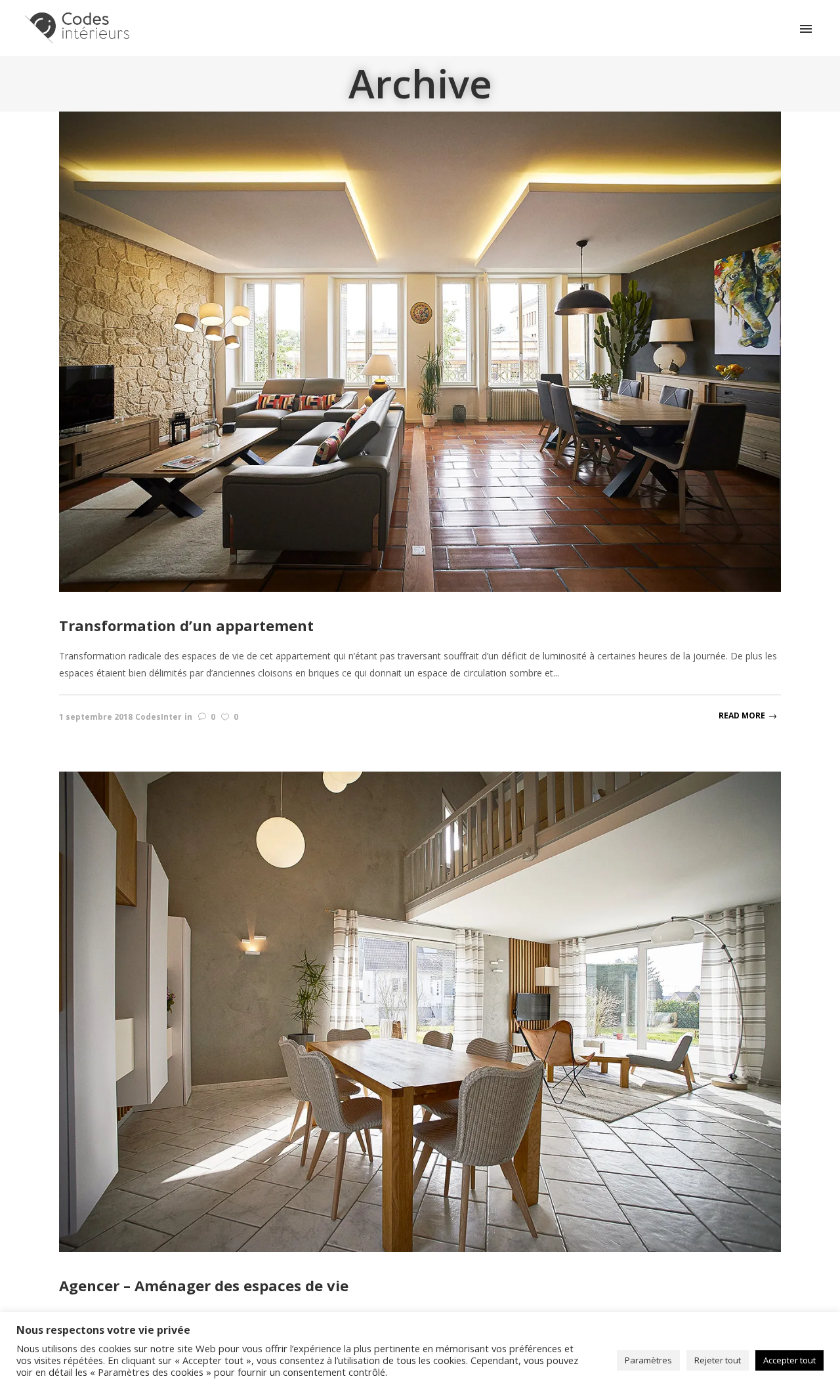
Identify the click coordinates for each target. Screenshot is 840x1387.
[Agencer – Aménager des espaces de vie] (420, 1010)
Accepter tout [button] (789, 1360)
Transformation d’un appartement (186, 625)
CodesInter (158, 716)
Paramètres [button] (648, 1360)
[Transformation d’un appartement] (420, 350)
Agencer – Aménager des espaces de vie (203, 1285)
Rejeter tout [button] (717, 1360)
